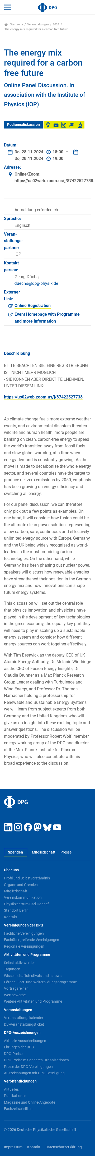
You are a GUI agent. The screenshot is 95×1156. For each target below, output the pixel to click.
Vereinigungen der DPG (23, 925)
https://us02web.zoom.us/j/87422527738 (43, 397)
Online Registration (33, 305)
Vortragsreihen (16, 988)
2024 (56, 24)
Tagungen (12, 969)
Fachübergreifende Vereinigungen (31, 940)
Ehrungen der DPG (19, 1047)
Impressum (13, 1147)
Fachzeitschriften (18, 1109)
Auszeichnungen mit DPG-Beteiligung (34, 1073)
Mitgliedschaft (43, 852)
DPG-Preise (13, 1054)
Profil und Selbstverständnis (27, 878)
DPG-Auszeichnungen (22, 1032)
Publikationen (15, 1096)
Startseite (16, 24)
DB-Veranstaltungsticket (24, 1024)
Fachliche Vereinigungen (24, 933)
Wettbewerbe (15, 995)
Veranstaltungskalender (23, 1018)
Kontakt (10, 917)
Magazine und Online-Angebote (29, 1102)
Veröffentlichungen (20, 1081)
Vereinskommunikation (23, 897)
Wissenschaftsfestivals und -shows (32, 976)
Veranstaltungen (38, 24)
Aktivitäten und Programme (27, 954)
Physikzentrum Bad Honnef (26, 904)
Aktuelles (11, 1089)
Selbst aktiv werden (20, 963)
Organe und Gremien (21, 885)
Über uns (11, 870)
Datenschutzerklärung (63, 1147)
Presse (65, 852)
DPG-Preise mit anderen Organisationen (36, 1060)
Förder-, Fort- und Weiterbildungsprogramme (40, 982)
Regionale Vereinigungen (24, 946)
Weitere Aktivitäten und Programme (33, 1001)
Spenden (15, 852)
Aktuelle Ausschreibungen (25, 1041)
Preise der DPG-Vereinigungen (28, 1067)
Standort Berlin (16, 910)
